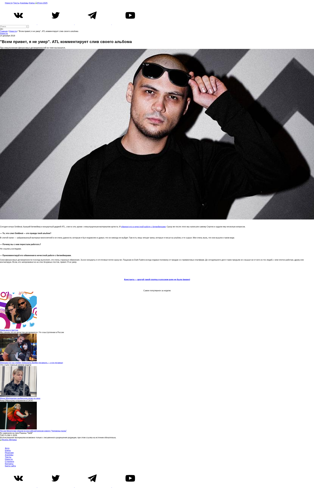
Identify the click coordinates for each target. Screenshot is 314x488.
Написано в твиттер (9, 330)
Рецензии (9, 453)
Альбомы (24, 3)
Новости (9, 3)
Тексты (16, 3)
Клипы (32, 3)
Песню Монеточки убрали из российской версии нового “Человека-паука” (33, 431)
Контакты (9, 464)
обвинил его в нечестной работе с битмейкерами (143, 227)
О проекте (9, 461)
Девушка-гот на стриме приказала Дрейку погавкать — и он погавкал (31, 363)
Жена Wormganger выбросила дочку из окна (20, 398)
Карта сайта (10, 466)
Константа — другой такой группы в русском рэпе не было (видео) (157, 279)
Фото (7, 448)
